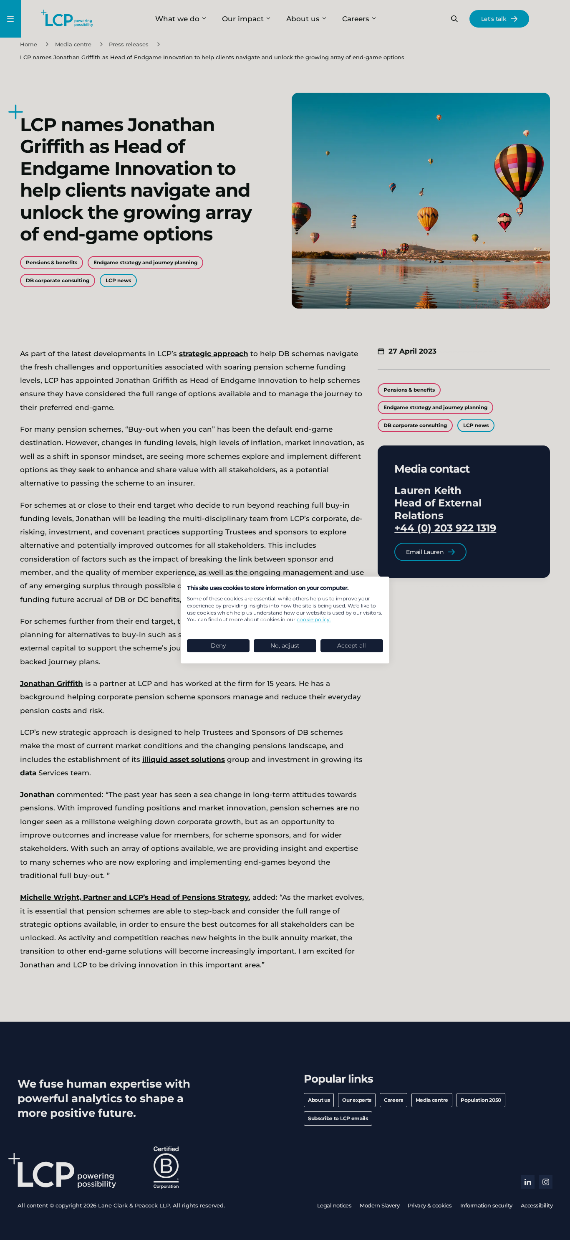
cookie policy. (314, 619)
